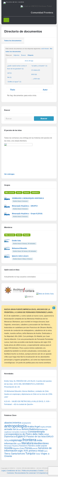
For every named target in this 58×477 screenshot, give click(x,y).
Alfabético (35, 192)
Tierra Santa (10, 453)
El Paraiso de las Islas (35, 436)
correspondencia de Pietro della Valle (23, 434)
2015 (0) (34, 74)
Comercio (23, 432)
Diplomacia (10, 436)
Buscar (23, 55)
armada (48, 427)
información (10, 443)
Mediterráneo (41, 443)
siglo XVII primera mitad (30, 450)
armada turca (11, 429)
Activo (19, 192)
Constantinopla (36, 431)
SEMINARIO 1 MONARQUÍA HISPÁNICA (28, 198)
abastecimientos (12, 422)
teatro (46, 451)
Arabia (30, 426)
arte (20, 429)
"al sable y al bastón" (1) (39, 66)
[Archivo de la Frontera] (14, 2)
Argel (37, 426)
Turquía (30, 453)
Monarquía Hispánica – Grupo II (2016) (27, 214)
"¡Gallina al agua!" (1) (14, 81)
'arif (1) (9, 73)
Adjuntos (16, 55)
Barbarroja (43, 429)
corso (46, 434)
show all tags (29, 60)
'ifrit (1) (9, 77)
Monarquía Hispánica (11, 446)
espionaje (16, 440)
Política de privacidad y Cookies (33, 470)
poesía (34, 448)
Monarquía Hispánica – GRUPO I (25, 206)
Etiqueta (30, 55)
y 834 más (36, 78)
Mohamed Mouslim (19, 248)
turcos (21, 453)
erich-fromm (45, 48)
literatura (27, 443)
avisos (25, 429)
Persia (28, 448)
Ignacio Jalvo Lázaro (20, 256)
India (39, 440)
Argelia (42, 427)
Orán (22, 448)
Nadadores (23, 446)
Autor (45, 90)
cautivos (7, 432)
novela (8, 448)
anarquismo (26, 423)
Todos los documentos (12, 40)
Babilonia (34, 429)
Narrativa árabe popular (37, 446)
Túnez (37, 454)
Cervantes (15, 432)
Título (12, 90)
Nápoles (16, 448)
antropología (15, 426)
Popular (26, 192)
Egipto (19, 436)
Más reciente (9, 192)
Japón (19, 444)
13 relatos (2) (35, 70)
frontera (29, 440)
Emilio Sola (16, 241)
